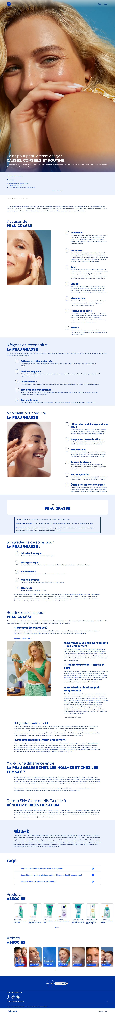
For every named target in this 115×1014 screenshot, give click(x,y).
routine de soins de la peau (74, 594)
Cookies (8, 1006)
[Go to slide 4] (58, 927)
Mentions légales (43, 1006)
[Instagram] (13, 997)
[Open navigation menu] (105, 4)
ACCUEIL (9, 198)
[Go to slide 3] (57, 927)
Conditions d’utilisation (32, 1006)
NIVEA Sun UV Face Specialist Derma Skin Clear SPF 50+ (58, 749)
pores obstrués (93, 743)
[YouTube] (18, 997)
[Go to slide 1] (55, 927)
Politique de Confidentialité (18, 1006)
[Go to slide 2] (56, 927)
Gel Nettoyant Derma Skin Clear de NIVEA (27, 633)
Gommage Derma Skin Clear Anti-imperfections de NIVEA (84, 649)
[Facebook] (8, 997)
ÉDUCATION (24, 198)
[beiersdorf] (12, 1011)
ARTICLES (16, 198)
